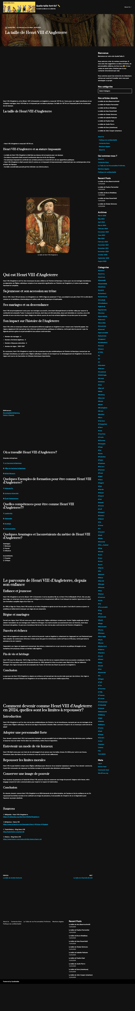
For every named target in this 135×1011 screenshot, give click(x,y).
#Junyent (101, 532)
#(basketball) (102, 284)
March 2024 (102, 225)
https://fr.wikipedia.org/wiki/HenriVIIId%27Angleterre (21, 817)
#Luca (100, 565)
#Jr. (99, 529)
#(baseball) (102, 280)
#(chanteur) (102, 293)
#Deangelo (101, 444)
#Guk (100, 486)
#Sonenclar (102, 672)
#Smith (100, 666)
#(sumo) (101, 346)
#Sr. (99, 676)
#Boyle (100, 405)
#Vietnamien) (102, 702)
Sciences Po (9, 488)
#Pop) (100, 614)
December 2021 (103, 245)
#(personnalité (103, 333)
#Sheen (100, 659)
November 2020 (103, 251)
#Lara (100, 555)
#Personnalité (103, 607)
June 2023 (101, 235)
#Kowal (100, 552)
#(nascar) (101, 329)
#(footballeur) (102, 303)
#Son (100, 669)
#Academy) (102, 372)
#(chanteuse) (102, 297)
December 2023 (103, 232)
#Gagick (101, 483)
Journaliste (102, 754)
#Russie (100, 643)
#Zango (100, 734)
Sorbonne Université (11, 493)
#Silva (100, 663)
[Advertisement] (47, 60)
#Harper (101, 493)
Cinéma (100, 747)
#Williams (101, 725)
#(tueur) (101, 349)
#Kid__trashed (103, 545)
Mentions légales (104, 146)
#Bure (100, 418)
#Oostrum (101, 597)
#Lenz (100, 558)
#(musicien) (102, 326)
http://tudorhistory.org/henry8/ (13, 832)
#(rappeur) (101, 339)
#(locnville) (101, 323)
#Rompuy (101, 633)
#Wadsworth (102, 712)
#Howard (101, 512)
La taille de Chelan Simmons (107, 114)
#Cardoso (101, 421)
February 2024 (103, 229)
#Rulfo (100, 640)
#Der (100, 450)
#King (100, 548)
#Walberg (101, 715)
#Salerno (101, 649)
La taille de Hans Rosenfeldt (107, 111)
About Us (101, 137)
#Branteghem (102, 408)
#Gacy (100, 480)
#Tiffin (100, 692)
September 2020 (103, 258)
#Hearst (101, 496)
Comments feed (103, 770)
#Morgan (101, 584)
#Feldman (101, 463)
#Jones (100, 525)
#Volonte (101, 708)
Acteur (100, 741)
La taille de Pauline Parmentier (108, 105)
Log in (100, 763)
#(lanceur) (101, 320)
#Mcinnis (101, 574)
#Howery (101, 516)
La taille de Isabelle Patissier (107, 118)
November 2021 (103, 248)
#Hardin (101, 489)
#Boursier (101, 398)
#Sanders (101, 653)
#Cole (100, 431)
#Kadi (100, 535)
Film (99, 751)
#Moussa (101, 587)
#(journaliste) (102, 316)
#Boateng (101, 395)
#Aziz (100, 385)
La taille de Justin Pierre (106, 124)
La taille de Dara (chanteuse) (107, 127)
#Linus (100, 561)
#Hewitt (101, 503)
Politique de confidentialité (108, 140)
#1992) (100, 352)
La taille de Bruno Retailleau (107, 108)
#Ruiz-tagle (102, 636)
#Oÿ (99, 604)
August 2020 (102, 261)
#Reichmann (102, 627)
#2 (99, 355)
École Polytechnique (11, 498)
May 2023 (101, 238)
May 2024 (101, 219)
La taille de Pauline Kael (106, 121)
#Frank (100, 473)
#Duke (100, 454)
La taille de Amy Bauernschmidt (108, 101)
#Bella (100, 391)
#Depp (100, 447)
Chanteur (101, 744)
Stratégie (8, 524)
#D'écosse (101, 440)
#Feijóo (100, 460)
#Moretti (101, 581)
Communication (10, 529)
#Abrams (101, 369)
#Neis (100, 591)
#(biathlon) (101, 287)
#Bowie (100, 401)
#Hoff (100, 509)
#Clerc (100, 427)
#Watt (100, 718)
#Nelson (101, 594)
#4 (99, 362)
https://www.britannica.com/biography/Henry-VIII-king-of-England (25, 824)
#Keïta (100, 538)
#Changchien (102, 424)
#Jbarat (101, 519)
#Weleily (101, 721)
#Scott (100, 656)
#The (100, 685)
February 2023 (103, 242)
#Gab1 (100, 476)
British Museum (10, 473)
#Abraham (101, 365)
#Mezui (100, 578)
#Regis (100, 623)
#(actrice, (101, 274)
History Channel (8, 415)
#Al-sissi (101, 378)
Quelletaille (15, 981)
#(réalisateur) (102, 342)
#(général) (101, 306)
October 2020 (102, 255)
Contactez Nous (104, 143)
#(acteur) (101, 270)
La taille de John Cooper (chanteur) (110, 131)
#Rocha (100, 630)
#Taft (100, 682)
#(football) (101, 300)
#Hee (100, 499)
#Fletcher (101, 470)
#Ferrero (101, 467)
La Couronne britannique (13, 463)
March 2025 (102, 216)
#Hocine (101, 506)
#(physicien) (102, 336)
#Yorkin (100, 728)
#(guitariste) (102, 310)
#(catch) (101, 290)
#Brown (100, 411)
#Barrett (101, 388)
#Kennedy (101, 542)
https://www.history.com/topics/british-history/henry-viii (22, 839)
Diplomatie (8, 518)
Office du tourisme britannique (15, 468)
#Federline (102, 457)
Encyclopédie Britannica (11, 413)
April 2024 (101, 222)
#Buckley (101, 414)
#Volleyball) (102, 705)
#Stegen (101, 679)
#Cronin (101, 437)
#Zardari (101, 738)
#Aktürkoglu (102, 375)
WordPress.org (103, 773)
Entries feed (102, 767)
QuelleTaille (11, 27)
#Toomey (101, 695)
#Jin (99, 522)
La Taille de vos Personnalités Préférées (111, 166)
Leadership (8, 513)
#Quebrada (102, 617)
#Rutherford (102, 646)
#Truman (101, 698)
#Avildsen (101, 382)
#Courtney (101, 434)
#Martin (101, 568)
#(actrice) (101, 277)
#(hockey (101, 313)
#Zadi (100, 731)
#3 (99, 359)
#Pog (100, 610)
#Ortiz (100, 600)
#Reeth (100, 620)
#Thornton (101, 689)
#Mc (99, 571)
